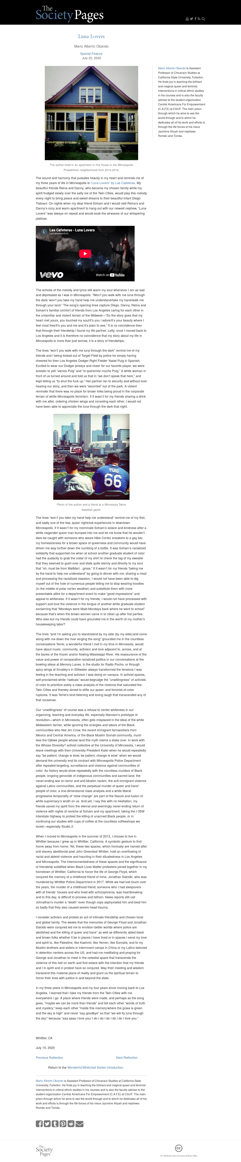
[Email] (80, 1124)
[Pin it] (63, 1124)
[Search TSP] (203, 18)
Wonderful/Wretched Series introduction (95, 1067)
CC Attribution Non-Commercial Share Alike (178, 1155)
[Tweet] (47, 1124)
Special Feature (91, 53)
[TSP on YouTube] (188, 18)
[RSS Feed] (200, 18)
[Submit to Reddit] (71, 1124)
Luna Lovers (91, 36)
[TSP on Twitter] (192, 18)
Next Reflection (127, 1057)
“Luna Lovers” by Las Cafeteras (113, 182)
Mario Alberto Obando (49, 1081)
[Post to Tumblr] (55, 1124)
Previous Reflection (49, 1057)
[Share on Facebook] (39, 1124)
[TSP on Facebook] (196, 18)
